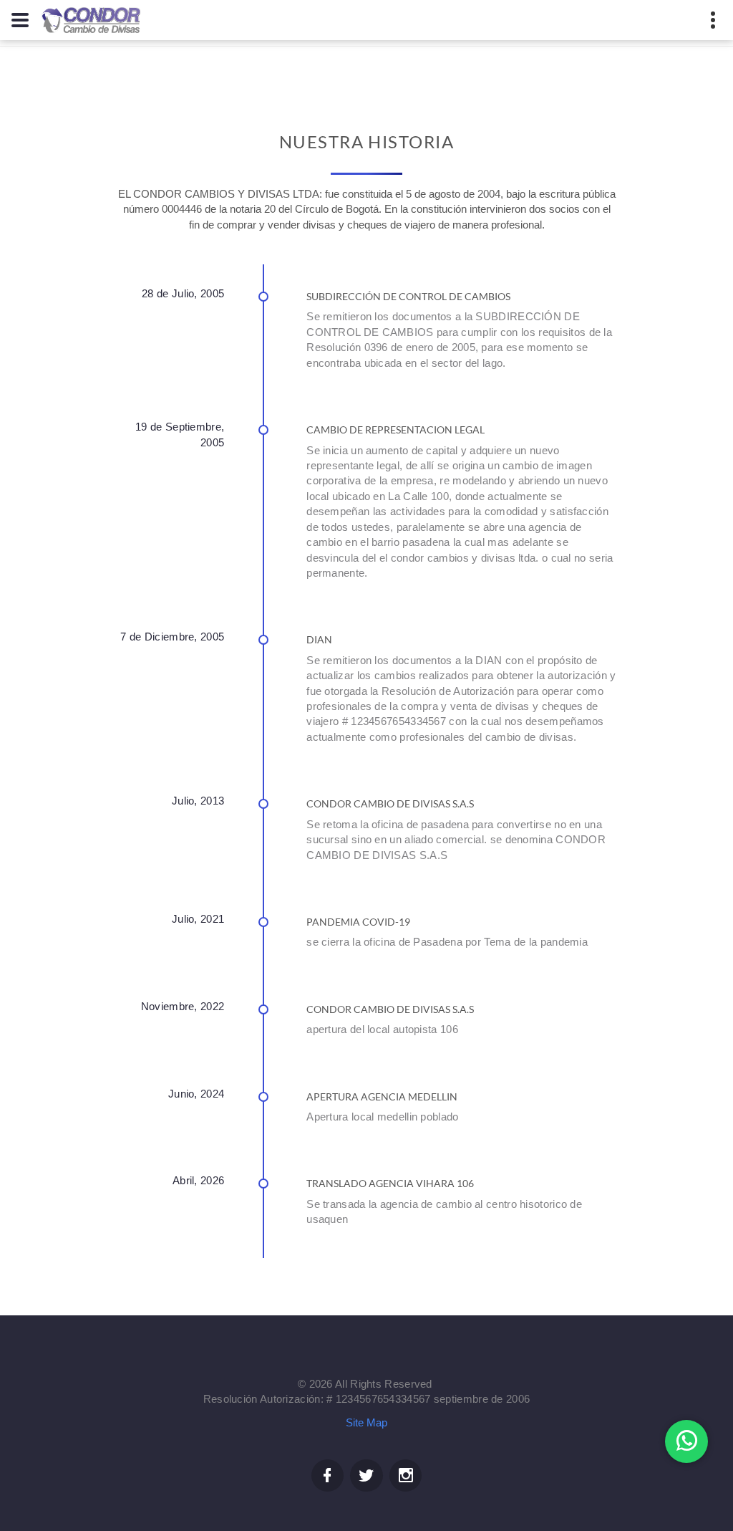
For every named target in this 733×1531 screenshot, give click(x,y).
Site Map (366, 1422)
